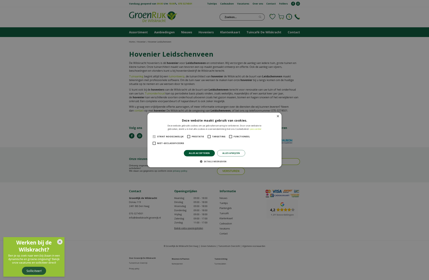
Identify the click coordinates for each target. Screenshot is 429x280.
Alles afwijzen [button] (231, 153)
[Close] (60, 241)
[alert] (214, 140)
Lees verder (255, 129)
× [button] (278, 116)
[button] (214, 161)
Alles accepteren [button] (199, 153)
